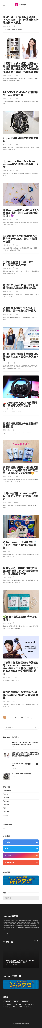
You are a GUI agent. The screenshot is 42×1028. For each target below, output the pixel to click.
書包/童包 (8, 130)
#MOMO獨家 (8, 1004)
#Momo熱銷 (25, 1001)
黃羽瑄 (4, 219)
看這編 (4, 430)
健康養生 (7, 56)
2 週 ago (9, 363)
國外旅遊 (6, 804)
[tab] (6, 737)
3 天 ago (9, 26)
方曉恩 (4, 577)
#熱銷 (13, 1007)
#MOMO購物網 (28, 1004)
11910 (4, 409)
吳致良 (4, 98)
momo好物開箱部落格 (23, 1024)
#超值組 (27, 1007)
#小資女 (6, 1007)
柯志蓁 (4, 245)
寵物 (5, 808)
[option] (21, 956)
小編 (4, 677)
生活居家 (7, 534)
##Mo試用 (7, 1001)
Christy (5, 26)
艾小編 (4, 170)
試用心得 (14, 56)
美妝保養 (7, 459)
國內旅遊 (6, 801)
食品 (18, 56)
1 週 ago (9, 170)
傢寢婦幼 (6, 797)
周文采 (4, 144)
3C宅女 (4, 502)
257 (22, 717)
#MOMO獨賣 (18, 1004)
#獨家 (20, 1007)
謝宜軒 (4, 314)
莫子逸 (4, 75)
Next (28, 717)
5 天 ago (9, 75)
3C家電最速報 (9, 202)
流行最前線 (8, 346)
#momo (16, 1001)
